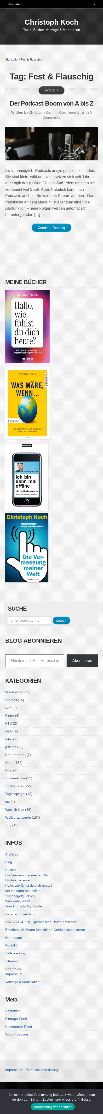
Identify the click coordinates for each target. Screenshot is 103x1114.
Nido (8, 770)
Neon (9, 763)
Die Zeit (11, 700)
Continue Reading (51, 228)
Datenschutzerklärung (22, 914)
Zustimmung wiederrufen (52, 1107)
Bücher (10, 870)
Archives (11, 854)
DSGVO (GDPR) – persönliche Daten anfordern (41, 922)
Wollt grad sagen (18, 817)
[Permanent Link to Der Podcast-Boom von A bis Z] (51, 143)
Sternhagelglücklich (20, 896)
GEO (9, 731)
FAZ (8, 708)
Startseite (11, 59)
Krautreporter (70, 112)
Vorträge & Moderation (22, 982)
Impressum (13, 974)
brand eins (13, 692)
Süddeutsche (15, 778)
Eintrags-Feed (16, 1019)
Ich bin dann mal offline (22, 891)
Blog (8, 862)
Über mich (13, 969)
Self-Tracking (15, 953)
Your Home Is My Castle (23, 906)
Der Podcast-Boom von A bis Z (51, 103)
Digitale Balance (17, 880)
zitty (8, 825)
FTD (8, 723)
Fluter (9, 715)
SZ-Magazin (14, 786)
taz (7, 802)
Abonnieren (82, 660)
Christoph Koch (51, 22)
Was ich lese (14, 809)
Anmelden (13, 1011)
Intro (8, 739)
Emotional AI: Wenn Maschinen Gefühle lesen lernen (45, 930)
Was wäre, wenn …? (20, 901)
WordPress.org (16, 1034)
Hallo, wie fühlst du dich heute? (28, 885)
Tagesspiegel (15, 794)
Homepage (13, 938)
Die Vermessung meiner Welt (27, 875)
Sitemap (11, 961)
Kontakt (11, 945)
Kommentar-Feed (18, 1027)
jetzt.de (10, 747)
